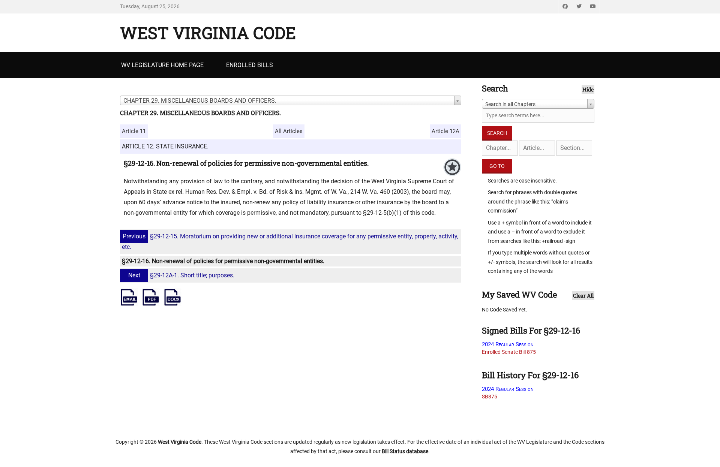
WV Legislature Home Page (162, 65)
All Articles (289, 131)
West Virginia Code (208, 32)
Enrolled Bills (249, 65)
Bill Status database (405, 451)
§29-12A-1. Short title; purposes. (181, 275)
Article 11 (134, 131)
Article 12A (445, 131)
